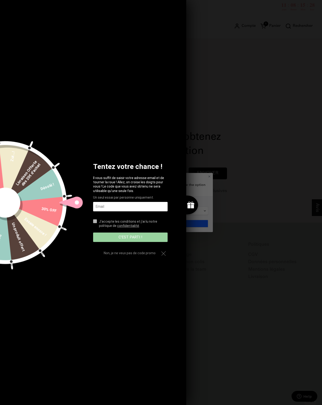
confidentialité (128, 226)
